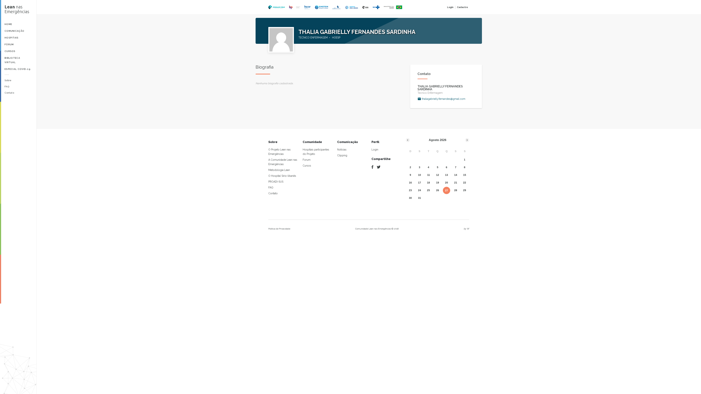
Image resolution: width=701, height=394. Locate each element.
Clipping (342, 155)
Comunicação (14, 31)
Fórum (9, 44)
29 (464, 190)
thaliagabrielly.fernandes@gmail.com (443, 98)
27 (446, 190)
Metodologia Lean (279, 170)
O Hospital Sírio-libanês (282, 175)
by (466, 228)
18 (428, 182)
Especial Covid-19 (17, 69)
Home (8, 24)
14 (455, 174)
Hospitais (12, 37)
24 (419, 190)
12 (437, 174)
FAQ (7, 86)
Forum (307, 159)
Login (450, 7)
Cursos (10, 51)
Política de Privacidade (279, 228)
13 (446, 174)
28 (455, 190)
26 (437, 190)
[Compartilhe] (372, 167)
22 (464, 182)
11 (428, 174)
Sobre (8, 80)
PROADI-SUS (275, 181)
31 (419, 197)
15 (464, 174)
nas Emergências (17, 9)
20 (446, 182)
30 (410, 197)
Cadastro (462, 7)
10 (419, 174)
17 (419, 182)
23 (410, 190)
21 (455, 182)
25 (428, 190)
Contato (9, 93)
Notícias (341, 149)
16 (410, 182)
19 (437, 182)
